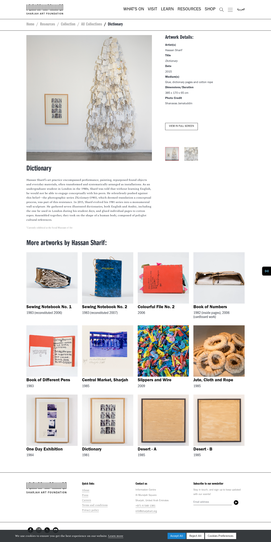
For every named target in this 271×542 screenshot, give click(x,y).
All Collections (91, 25)
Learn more (115, 536)
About (85, 490)
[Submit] (236, 502)
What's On (133, 9)
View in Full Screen (181, 126)
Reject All (195, 536)
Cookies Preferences (220, 536)
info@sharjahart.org (146, 511)
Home (30, 25)
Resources (189, 9)
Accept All (176, 536)
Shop (210, 9)
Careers (86, 500)
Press (85, 495)
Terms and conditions (95, 505)
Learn (167, 9)
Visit (152, 9)
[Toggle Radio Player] (266, 271)
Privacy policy (90, 510)
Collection (68, 25)
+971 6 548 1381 (145, 506)
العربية (241, 9)
